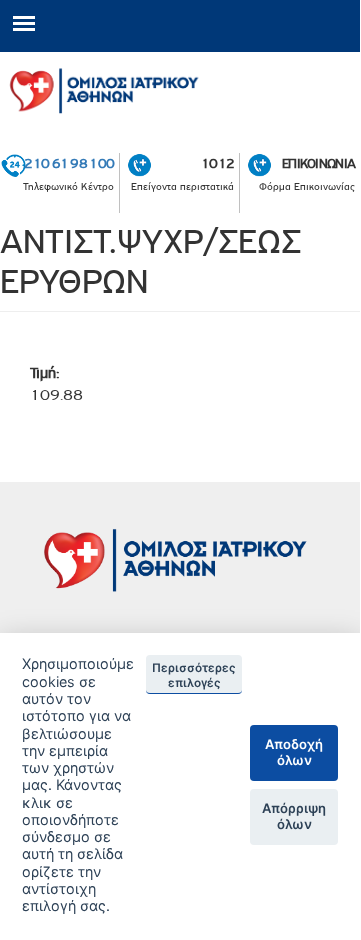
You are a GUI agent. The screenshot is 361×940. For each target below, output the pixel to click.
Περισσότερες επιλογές (194, 675)
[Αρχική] (180, 87)
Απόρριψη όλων (294, 816)
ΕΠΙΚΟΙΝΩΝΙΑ (318, 163)
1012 (217, 163)
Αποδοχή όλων (294, 752)
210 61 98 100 (69, 163)
